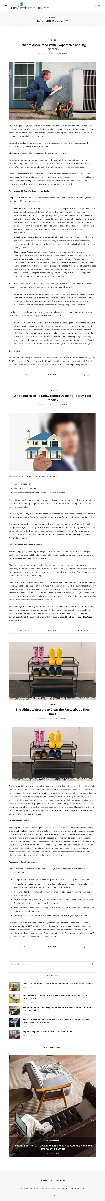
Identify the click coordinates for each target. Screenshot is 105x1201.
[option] (52, 1106)
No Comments (61, 54)
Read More (52, 375)
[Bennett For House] (30, 6)
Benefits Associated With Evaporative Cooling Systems (52, 47)
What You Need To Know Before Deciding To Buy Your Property (52, 398)
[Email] (88, 375)
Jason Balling (24, 375)
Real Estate (53, 391)
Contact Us (46, 1180)
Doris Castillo (24, 631)
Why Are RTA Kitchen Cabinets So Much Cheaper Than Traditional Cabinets (58, 983)
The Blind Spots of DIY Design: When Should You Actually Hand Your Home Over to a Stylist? (52, 1147)
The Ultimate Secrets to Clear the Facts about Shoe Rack (52, 711)
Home (53, 40)
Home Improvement (53, 1141)
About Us (60, 1180)
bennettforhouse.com (73, 1188)
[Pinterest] (84, 375)
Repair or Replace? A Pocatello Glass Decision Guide (47, 1031)
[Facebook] (78, 375)
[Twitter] (81, 375)
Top (53, 1195)
